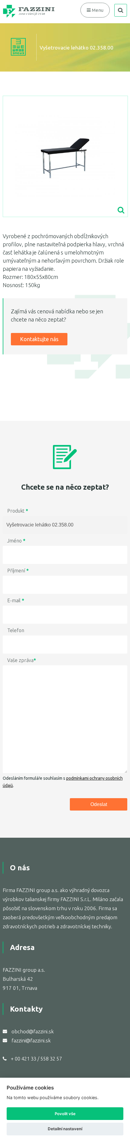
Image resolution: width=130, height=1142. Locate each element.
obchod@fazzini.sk (32, 1031)
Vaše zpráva (21, 660)
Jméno (16, 540)
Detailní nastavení (65, 1128)
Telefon (15, 630)
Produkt (17, 510)
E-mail (15, 600)
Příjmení (18, 570)
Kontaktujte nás (39, 339)
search (120, 10)
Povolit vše (65, 1113)
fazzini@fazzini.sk (31, 1040)
